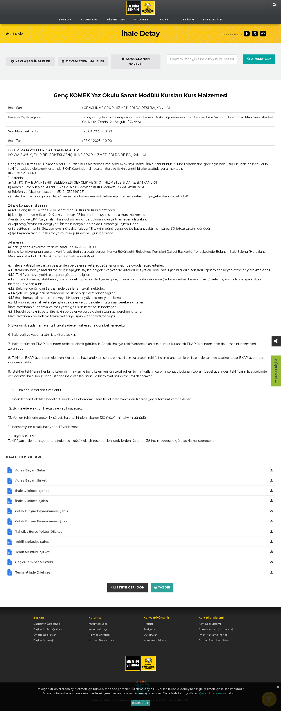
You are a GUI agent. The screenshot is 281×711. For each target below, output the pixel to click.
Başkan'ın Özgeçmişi (47, 623)
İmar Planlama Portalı (213, 634)
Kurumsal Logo (98, 629)
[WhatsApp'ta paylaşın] (263, 33)
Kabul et (140, 703)
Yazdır (163, 587)
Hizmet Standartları (101, 640)
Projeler (148, 623)
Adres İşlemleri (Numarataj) (216, 629)
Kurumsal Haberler (156, 640)
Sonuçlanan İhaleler (138, 61)
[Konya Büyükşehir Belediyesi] (140, 7)
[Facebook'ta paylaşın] (247, 33)
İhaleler (18, 34)
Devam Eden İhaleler (85, 61)
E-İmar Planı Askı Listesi (214, 640)
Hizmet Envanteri (99, 634)
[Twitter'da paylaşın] (255, 33)
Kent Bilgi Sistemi (210, 623)
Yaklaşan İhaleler (32, 61)
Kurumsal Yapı (97, 623)
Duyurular (150, 634)
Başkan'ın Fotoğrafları (47, 629)
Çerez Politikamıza (212, 693)
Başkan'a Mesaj (43, 640)
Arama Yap (260, 59)
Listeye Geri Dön (128, 587)
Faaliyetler (150, 629)
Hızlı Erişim (276, 369)
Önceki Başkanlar (44, 634)
